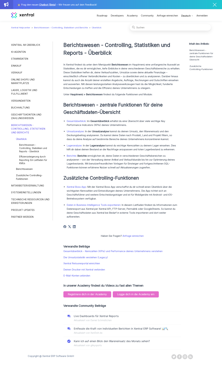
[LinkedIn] (74, 226)
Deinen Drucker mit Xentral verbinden (84, 269)
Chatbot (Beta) (47, 4)
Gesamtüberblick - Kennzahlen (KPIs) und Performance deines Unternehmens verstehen (113, 251)
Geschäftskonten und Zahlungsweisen (26, 116)
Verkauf (16, 72)
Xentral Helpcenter (20, 27)
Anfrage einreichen (167, 15)
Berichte (71, 155)
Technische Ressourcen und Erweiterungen (30, 201)
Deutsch (186, 15)
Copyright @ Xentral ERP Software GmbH (51, 356)
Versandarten (20, 100)
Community (147, 15)
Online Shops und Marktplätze (23, 81)
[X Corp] (69, 226)
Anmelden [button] (202, 15)
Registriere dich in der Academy (87, 294)
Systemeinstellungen (26, 192)
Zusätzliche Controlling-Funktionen (29, 177)
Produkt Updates (23, 210)
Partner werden (22, 216)
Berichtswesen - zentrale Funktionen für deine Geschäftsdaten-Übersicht (201, 55)
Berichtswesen (24, 168)
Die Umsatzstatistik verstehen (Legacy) (85, 257)
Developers (117, 15)
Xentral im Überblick (25, 44)
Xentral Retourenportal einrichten (81, 263)
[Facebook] (64, 226)
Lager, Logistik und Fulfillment (24, 92)
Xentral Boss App (76, 186)
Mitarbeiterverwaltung (27, 185)
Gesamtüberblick (76, 121)
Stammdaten (19, 58)
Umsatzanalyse (75, 131)
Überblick (96, 27)
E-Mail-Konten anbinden (76, 275)
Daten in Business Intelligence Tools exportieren (93, 204)
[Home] (22, 17)
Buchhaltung (20, 107)
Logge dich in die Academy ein (135, 294)
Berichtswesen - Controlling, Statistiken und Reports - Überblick (33, 148)
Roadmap (102, 15)
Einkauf (16, 65)
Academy (132, 15)
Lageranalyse (74, 145)
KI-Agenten (18, 51)
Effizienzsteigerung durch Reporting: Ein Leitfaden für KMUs (33, 160)
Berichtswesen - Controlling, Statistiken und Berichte (61, 27)
